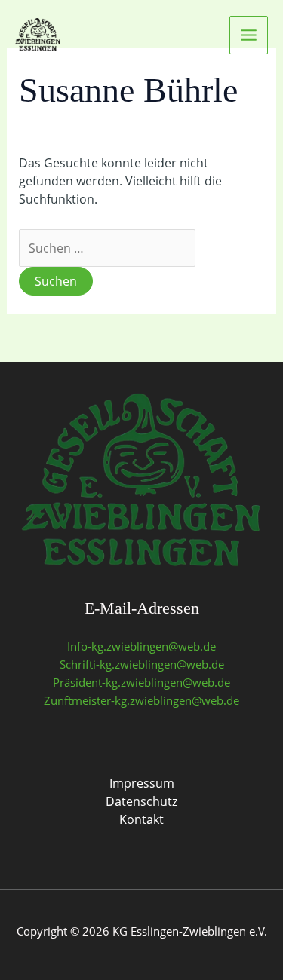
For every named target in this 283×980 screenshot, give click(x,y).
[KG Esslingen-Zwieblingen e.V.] (37, 34)
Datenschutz (141, 801)
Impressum (141, 783)
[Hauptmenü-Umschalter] (248, 35)
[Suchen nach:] (107, 248)
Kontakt (141, 819)
